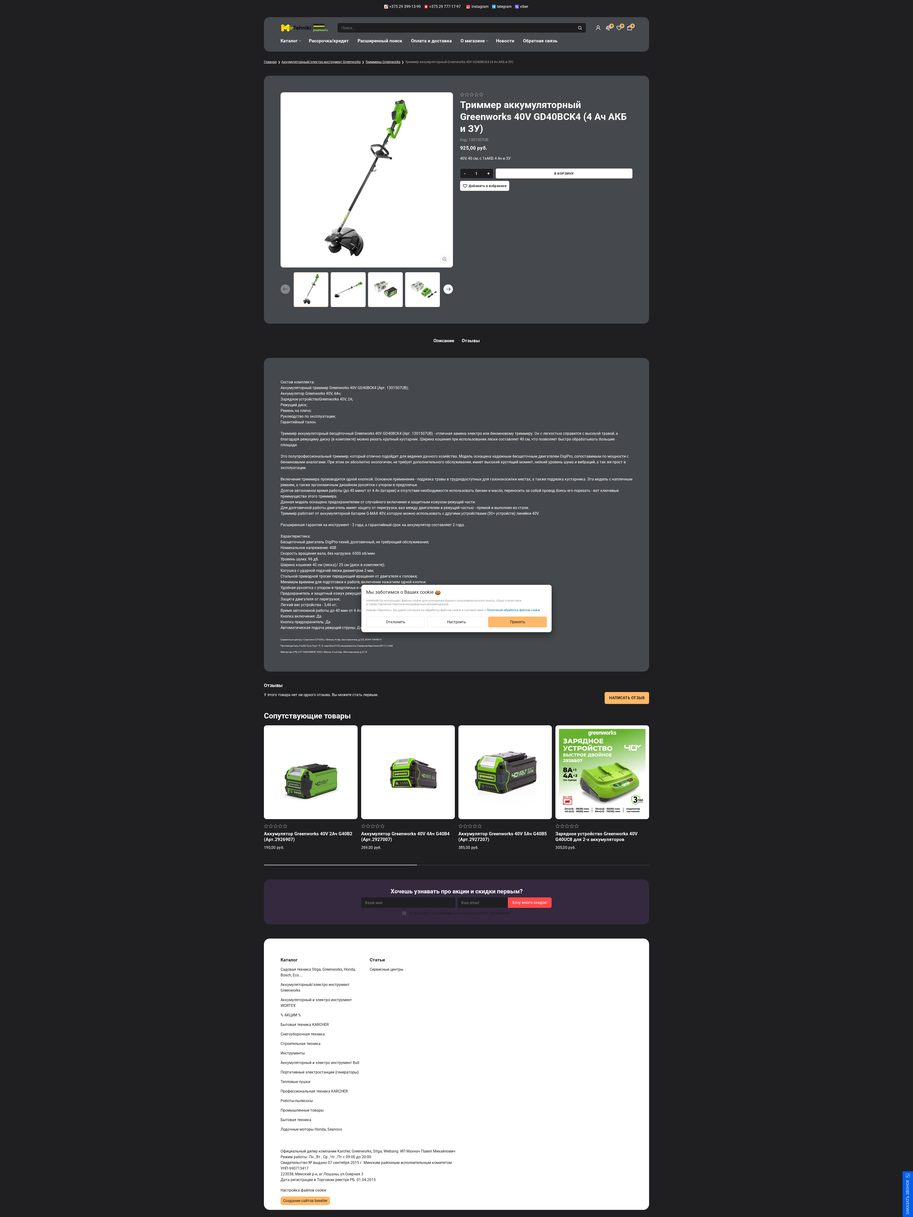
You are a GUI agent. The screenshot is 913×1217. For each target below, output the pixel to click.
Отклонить (395, 622)
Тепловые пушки (296, 1081)
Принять (517, 622)
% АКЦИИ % (291, 1015)
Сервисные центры (387, 969)
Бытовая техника (296, 1120)
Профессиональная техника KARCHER (315, 1091)
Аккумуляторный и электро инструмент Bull (320, 1062)
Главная (270, 62)
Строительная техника (301, 1043)
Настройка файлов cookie (303, 1190)
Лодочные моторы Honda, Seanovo (312, 1129)
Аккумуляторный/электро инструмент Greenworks (321, 62)
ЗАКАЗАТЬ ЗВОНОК (907, 1197)
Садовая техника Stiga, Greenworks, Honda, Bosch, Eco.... (318, 972)
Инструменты (293, 1053)
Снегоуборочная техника (303, 1034)
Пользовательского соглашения (482, 913)
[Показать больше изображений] (444, 259)
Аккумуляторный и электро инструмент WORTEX (316, 1003)
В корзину (564, 173)
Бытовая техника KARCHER (305, 1024)
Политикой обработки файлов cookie (513, 610)
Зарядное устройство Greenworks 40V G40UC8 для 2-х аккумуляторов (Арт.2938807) (596, 839)
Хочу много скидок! (529, 902)
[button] (448, 289)
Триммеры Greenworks (382, 62)
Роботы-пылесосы (297, 1100)
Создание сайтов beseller (305, 1200)
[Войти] (598, 28)
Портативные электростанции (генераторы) (320, 1072)
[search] (580, 28)
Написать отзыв (627, 698)
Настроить (456, 622)
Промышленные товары (303, 1110)
